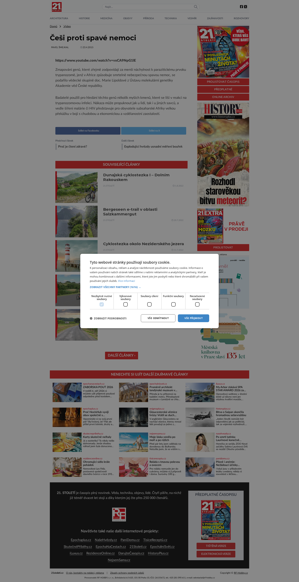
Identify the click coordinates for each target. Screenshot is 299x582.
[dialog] (149, 291)
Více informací (126, 281)
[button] (149, 287)
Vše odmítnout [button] (158, 318)
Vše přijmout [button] (193, 318)
